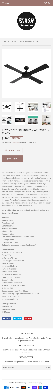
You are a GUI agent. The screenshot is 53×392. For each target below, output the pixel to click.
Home (4, 41)
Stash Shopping (20, 383)
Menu (7, 3)
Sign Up (47, 368)
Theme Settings (34, 338)
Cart (49, 3)
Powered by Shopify (35, 383)
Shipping (15, 142)
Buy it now (12, 159)
